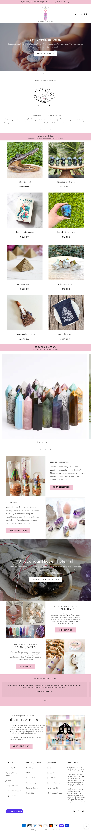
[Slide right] (50, 129)
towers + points (44, 442)
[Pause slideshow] (53, 73)
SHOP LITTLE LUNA (21, 746)
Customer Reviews (53, 783)
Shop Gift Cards (11, 796)
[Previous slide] (37, 73)
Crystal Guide (52, 778)
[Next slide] (47, 73)
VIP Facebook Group (54, 793)
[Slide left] (40, 129)
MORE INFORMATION (18, 531)
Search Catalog (11, 768)
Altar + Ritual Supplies (14, 791)
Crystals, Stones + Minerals (12, 774)
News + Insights (52, 788)
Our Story (29, 768)
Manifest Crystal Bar (42, 830)
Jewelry (8, 781)
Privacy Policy (31, 778)
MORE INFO (24, 186)
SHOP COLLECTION (61, 487)
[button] (4, 14)
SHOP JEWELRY (25, 666)
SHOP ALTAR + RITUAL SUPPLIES (45, 579)
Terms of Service (32, 788)
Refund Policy (31, 783)
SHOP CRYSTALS (45, 53)
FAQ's (28, 773)
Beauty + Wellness (12, 786)
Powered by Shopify (54, 830)
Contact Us (30, 793)
